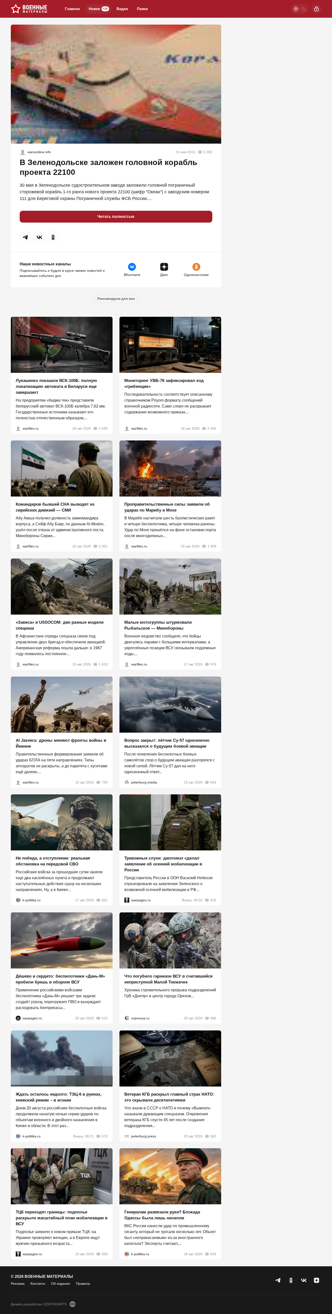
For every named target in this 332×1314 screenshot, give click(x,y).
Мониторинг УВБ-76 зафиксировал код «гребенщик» (164, 383)
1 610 (103, 664)
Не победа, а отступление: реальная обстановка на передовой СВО (53, 861)
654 (213, 782)
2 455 (211, 428)
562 (213, 1136)
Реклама (18, 1283)
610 (105, 1018)
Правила (83, 1283)
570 (105, 1136)
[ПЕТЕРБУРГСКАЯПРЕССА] (126, 1136)
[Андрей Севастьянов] (126, 664)
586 (213, 1018)
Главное (72, 9)
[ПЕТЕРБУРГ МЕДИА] (126, 782)
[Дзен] (316, 1280)
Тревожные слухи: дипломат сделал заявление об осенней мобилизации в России (163, 864)
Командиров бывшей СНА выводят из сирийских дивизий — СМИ (55, 507)
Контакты (37, 1283)
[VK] (304, 1280)
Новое (98, 9)
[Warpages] (126, 900)
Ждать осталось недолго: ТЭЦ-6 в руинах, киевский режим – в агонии (58, 1097)
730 (105, 782)
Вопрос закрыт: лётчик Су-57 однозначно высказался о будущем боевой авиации (166, 743)
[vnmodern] (23, 152)
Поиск (142, 9)
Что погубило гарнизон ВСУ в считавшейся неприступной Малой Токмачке (168, 979)
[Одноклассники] (291, 1280)
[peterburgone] (18, 1018)
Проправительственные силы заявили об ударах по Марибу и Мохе (167, 507)
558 (105, 1254)
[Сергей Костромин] (18, 428)
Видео (122, 9)
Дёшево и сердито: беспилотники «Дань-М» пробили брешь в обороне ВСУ (60, 979)
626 (213, 900)
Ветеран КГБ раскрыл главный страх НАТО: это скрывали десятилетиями (169, 1097)
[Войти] (316, 9)
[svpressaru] (126, 1018)
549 (213, 1254)
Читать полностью (115, 216)
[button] (25, 237)
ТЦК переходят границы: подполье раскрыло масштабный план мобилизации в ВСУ (61, 1218)
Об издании (60, 1283)
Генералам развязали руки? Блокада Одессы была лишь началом (162, 1215)
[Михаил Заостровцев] (18, 664)
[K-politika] (18, 900)
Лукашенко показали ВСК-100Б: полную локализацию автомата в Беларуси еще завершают (56, 386)
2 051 (103, 546)
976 (213, 664)
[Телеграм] (278, 1280)
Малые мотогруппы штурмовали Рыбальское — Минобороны (158, 625)
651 (105, 900)
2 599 (103, 428)
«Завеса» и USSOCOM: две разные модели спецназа (59, 625)
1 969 (211, 546)
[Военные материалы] (29, 9)
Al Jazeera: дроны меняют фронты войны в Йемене (61, 743)
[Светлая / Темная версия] (300, 9)
